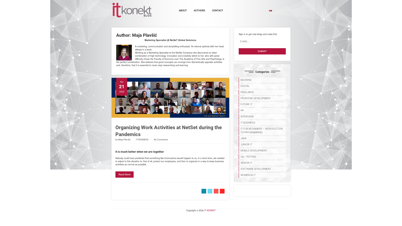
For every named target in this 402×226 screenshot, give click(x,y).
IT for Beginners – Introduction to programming (262, 130)
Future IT (246, 104)
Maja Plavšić (124, 139)
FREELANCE (247, 92)
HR (242, 110)
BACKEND (246, 79)
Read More (124, 174)
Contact (217, 10)
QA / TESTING (248, 156)
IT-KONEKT (210, 210)
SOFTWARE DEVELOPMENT (256, 168)
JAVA (243, 138)
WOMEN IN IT (248, 175)
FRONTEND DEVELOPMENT (256, 98)
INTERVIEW (247, 116)
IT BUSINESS (142, 139)
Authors (199, 10)
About (183, 10)
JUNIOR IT (246, 144)
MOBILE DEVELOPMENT (254, 150)
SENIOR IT (246, 162)
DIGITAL (245, 86)
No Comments (161, 139)
